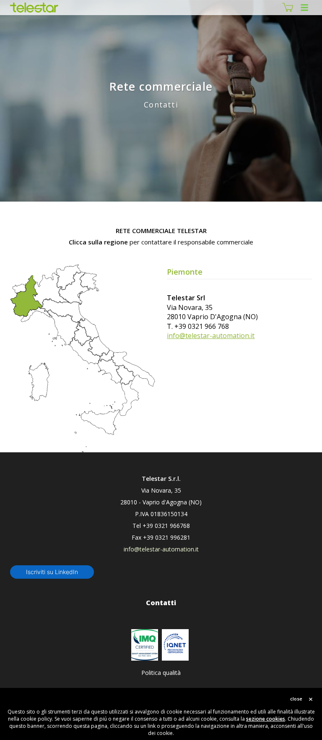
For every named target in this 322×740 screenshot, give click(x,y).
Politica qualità (161, 673)
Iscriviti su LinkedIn (52, 571)
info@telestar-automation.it (210, 335)
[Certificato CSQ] (144, 645)
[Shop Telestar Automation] (287, 7)
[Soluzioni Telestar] (34, 8)
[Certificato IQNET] (175, 645)
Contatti (161, 602)
